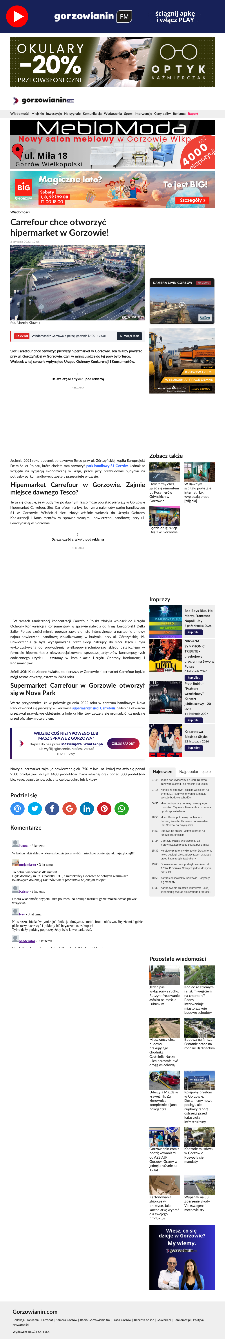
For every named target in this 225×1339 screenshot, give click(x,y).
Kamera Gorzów (66, 1320)
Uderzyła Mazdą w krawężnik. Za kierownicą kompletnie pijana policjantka (185, 842)
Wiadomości (19, 113)
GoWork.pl (164, 1320)
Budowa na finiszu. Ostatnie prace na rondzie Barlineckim (183, 832)
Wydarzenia (113, 113)
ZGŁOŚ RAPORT (123, 743)
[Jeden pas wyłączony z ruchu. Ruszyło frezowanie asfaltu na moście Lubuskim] (164, 975)
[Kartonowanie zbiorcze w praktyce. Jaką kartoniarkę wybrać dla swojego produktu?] (164, 1185)
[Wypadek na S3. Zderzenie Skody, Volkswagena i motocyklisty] (199, 1185)
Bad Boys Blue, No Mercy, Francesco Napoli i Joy (199, 616)
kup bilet (194, 632)
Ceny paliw (162, 113)
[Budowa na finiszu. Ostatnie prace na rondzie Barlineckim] (199, 1027)
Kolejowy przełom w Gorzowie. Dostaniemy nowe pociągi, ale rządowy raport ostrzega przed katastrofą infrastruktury (186, 854)
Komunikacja (92, 113)
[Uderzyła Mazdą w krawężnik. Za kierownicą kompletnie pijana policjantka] (164, 1080)
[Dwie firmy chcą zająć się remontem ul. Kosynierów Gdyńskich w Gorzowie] (164, 472)
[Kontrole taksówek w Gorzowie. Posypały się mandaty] (199, 1137)
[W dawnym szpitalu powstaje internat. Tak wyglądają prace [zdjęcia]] (199, 472)
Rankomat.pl (182, 1320)
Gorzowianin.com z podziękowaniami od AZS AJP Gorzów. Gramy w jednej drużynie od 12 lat (186, 868)
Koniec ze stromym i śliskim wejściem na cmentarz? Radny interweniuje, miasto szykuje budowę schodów (185, 793)
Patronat (47, 1320)
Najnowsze (162, 772)
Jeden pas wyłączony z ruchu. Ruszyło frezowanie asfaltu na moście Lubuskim (184, 781)
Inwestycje (54, 113)
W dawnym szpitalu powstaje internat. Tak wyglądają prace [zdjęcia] (197, 492)
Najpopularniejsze (195, 771)
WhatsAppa (93, 744)
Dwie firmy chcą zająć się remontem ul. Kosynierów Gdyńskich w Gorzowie (164, 492)
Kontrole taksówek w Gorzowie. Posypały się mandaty (185, 880)
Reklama (179, 113)
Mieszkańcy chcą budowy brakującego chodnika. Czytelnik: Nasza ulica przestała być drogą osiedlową (186, 807)
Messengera (71, 744)
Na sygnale (72, 113)
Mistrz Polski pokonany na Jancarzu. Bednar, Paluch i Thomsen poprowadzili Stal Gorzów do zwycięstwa (184, 821)
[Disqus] (77, 893)
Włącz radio (131, 336)
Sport (128, 113)
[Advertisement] (77, 424)
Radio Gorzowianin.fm (95, 1320)
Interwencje (143, 113)
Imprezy (159, 599)
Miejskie (37, 113)
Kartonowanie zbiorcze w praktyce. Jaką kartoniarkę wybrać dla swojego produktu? (186, 889)
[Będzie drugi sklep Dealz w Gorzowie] (164, 516)
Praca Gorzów (121, 1320)
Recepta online (144, 1320)
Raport (193, 113)
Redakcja (19, 1320)
